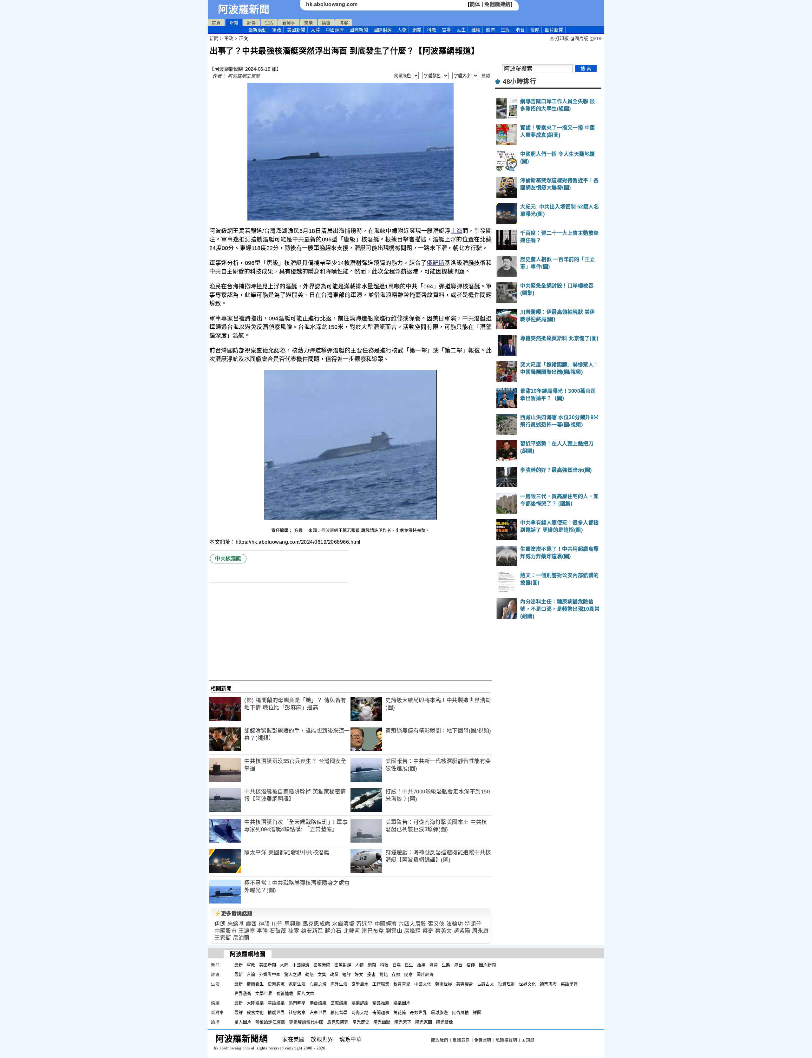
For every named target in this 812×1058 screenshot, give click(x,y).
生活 (269, 22)
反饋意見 (461, 1040)
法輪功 (454, 924)
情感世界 (276, 1012)
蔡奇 (428, 931)
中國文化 (422, 984)
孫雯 (293, 931)
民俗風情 (460, 1012)
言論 (251, 974)
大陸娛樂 (255, 1003)
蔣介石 (333, 931)
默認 (485, 75)
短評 (346, 974)
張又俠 (436, 924)
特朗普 (473, 924)
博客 (343, 22)
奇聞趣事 (381, 1012)
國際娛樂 (339, 1003)
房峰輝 (412, 931)
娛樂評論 (360, 1003)
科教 (431, 29)
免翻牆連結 (497, 4)
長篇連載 (284, 993)
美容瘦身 (464, 984)
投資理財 (506, 984)
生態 (505, 29)
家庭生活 (297, 984)
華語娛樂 (276, 1003)
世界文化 (527, 984)
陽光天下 (402, 1022)
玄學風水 (360, 984)
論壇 (326, 22)
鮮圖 (477, 1012)
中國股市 (225, 931)
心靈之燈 (318, 984)
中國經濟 (335, 29)
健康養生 (255, 984)
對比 (383, 974)
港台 (520, 29)
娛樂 (308, 22)
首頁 (216, 22)
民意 (408, 974)
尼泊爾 (241, 938)
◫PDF (596, 38)
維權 (476, 29)
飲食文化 (255, 1012)
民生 (461, 29)
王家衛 (222, 938)
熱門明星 (297, 1003)
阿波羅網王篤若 (244, 76)
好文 (359, 974)
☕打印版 (559, 38)
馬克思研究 (338, 1022)
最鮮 (238, 1012)
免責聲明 (482, 1040)
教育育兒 (401, 984)
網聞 (417, 29)
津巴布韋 (373, 931)
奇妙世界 (418, 1012)
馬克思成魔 (317, 924)
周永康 (480, 931)
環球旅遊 (439, 1012)
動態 (309, 974)
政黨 (334, 974)
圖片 (554, 29)
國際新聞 (359, 29)
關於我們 (439, 1040)
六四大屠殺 (412, 924)
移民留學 (339, 1012)
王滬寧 (247, 931)
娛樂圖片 (401, 1003)
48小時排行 (519, 81)
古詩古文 (485, 984)
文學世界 (263, 993)
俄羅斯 (435, 263)
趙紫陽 (462, 931)
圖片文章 (305, 993)
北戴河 (351, 931)
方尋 (299, 530)
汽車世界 (318, 1012)
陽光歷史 (361, 1022)
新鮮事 (288, 22)
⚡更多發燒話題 (233, 913)
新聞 (234, 22)
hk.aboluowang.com (332, 4)
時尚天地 (360, 1012)
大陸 (315, 29)
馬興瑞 (292, 924)
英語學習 (569, 984)
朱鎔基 (235, 924)
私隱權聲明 (506, 1040)
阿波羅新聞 (244, 9)
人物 (402, 29)
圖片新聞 (487, 965)
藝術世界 (443, 984)
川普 (277, 924)
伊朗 (220, 924)
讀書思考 (548, 984)
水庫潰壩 (343, 924)
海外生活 (339, 984)
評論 (251, 22)
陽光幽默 (381, 1022)
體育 (490, 29)
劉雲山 (394, 931)
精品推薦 (381, 1003)
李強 (262, 931)
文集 (322, 974)
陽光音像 (444, 1022)
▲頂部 (527, 1040)
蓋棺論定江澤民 (270, 1022)
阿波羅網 (329, 530)
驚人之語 (292, 974)
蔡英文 (443, 931)
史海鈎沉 (276, 984)
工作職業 (381, 984)
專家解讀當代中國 (306, 1022)
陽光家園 (423, 1022)
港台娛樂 (318, 1003)
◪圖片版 (579, 38)
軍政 (276, 29)
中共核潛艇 (228, 558)
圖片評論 (425, 974)
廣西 (251, 924)
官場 (446, 29)
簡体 (475, 4)
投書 (371, 974)
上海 (456, 231)
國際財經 (383, 29)
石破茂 (278, 931)
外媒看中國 (270, 974)
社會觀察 (297, 1012)
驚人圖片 (243, 1022)
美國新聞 (296, 29)
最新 (257, 29)
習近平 (364, 924)
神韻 (264, 924)
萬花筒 (399, 1012)
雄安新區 (312, 931)
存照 (396, 974)
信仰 (535, 29)
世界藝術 (243, 993)
